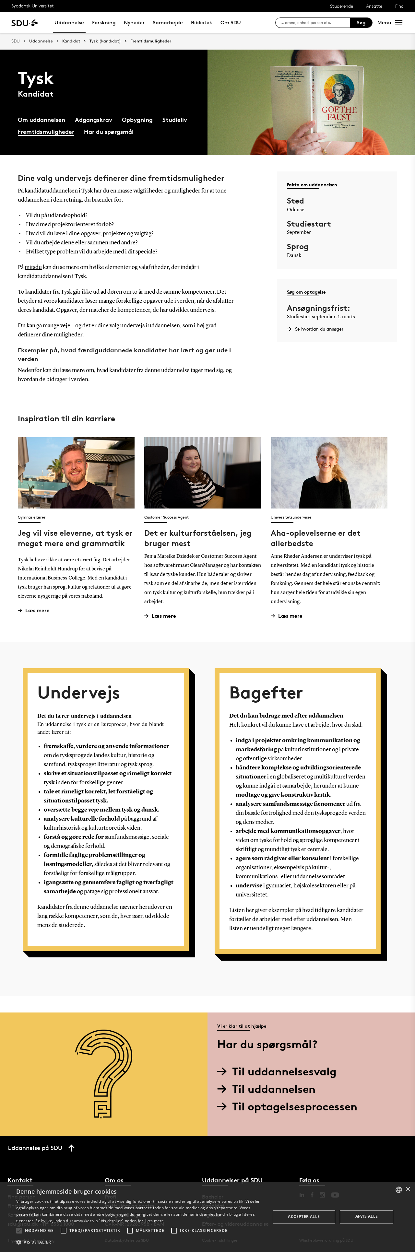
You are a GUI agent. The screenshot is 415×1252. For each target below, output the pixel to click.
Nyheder (134, 22)
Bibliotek (201, 22)
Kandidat (71, 41)
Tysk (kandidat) (105, 41)
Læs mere (37, 610)
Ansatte (374, 6)
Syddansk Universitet (32, 5)
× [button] (407, 1189)
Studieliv (174, 119)
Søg (361, 22)
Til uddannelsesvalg (284, 1071)
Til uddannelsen (273, 1088)
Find (399, 6)
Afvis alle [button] (366, 1216)
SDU (15, 41)
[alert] (207, 1217)
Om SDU (230, 22)
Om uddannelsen (41, 119)
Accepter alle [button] (304, 1216)
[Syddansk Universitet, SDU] (24, 22)
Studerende (341, 6)
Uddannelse (69, 22)
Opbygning (137, 119)
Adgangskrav (93, 119)
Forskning (104, 22)
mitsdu (33, 267)
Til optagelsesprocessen (294, 1106)
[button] (19, 1230)
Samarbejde (168, 22)
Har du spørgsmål (109, 131)
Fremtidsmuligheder (150, 41)
